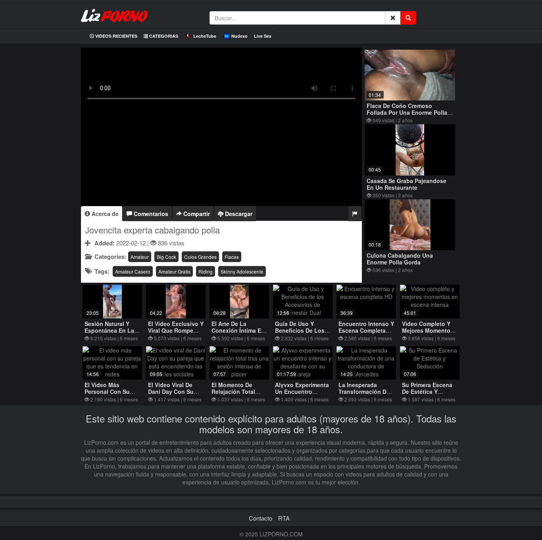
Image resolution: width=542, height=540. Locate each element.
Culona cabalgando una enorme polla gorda (400, 258)
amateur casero (132, 271)
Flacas (232, 256)
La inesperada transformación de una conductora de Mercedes (365, 395)
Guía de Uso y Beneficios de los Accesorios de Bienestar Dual (300, 334)
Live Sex (262, 36)
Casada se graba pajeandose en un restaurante (406, 184)
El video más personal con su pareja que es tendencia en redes (112, 395)
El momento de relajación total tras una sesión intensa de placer (235, 395)
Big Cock (166, 256)
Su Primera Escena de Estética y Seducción (427, 391)
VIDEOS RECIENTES (115, 36)
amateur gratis (174, 271)
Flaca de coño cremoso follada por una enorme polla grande (407, 112)
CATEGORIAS (163, 36)
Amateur (140, 256)
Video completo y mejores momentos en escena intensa (428, 330)
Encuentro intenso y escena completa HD (366, 330)
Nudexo (239, 36)
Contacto (260, 518)
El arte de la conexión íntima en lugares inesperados (238, 334)
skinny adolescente (242, 271)
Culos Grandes (200, 256)
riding (205, 271)
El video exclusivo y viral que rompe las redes (176, 330)
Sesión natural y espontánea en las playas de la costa (111, 330)
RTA (284, 518)
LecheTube (204, 36)
